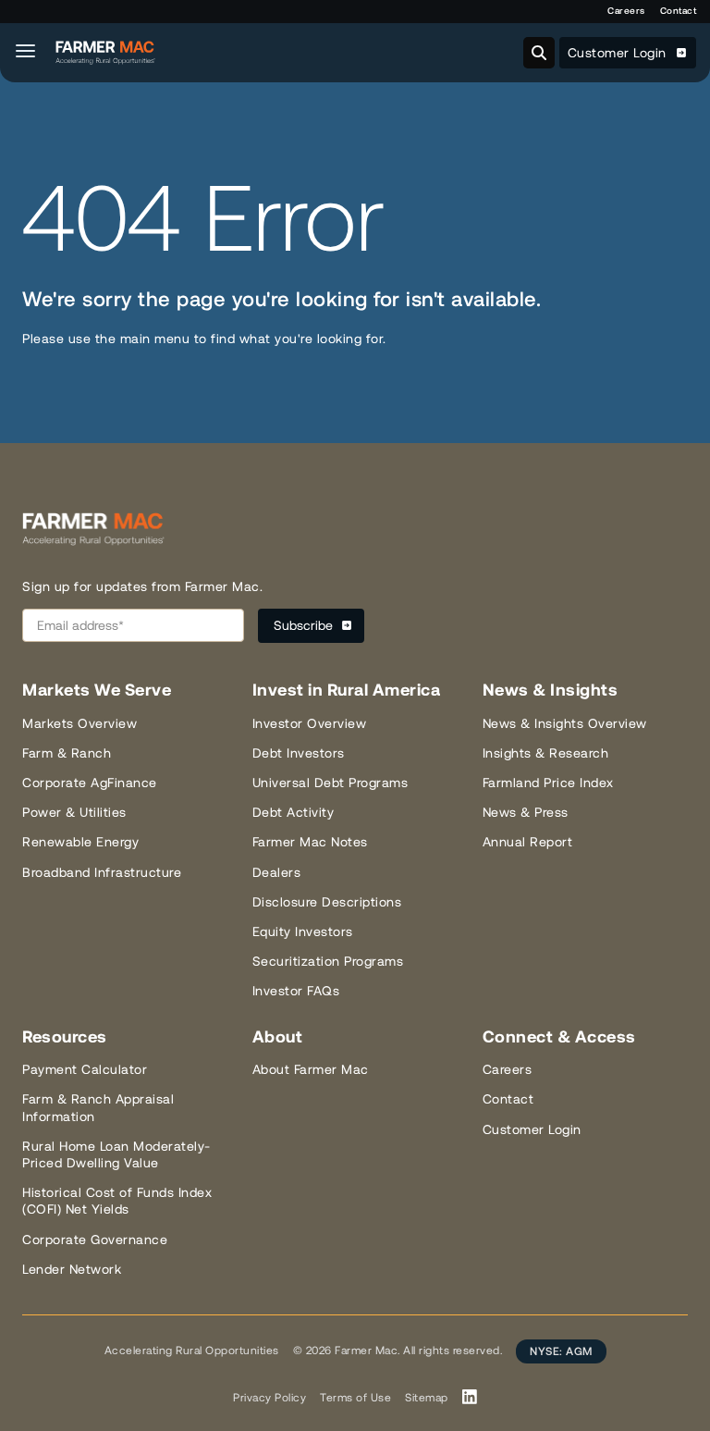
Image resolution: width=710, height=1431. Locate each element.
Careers (626, 11)
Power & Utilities (74, 812)
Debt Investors (298, 753)
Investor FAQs (296, 990)
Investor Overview (309, 723)
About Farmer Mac (310, 1069)
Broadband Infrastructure (101, 872)
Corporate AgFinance (89, 782)
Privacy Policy (269, 1397)
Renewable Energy (80, 841)
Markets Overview (79, 723)
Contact (678, 11)
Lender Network (71, 1269)
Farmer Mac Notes (310, 841)
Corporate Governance (94, 1239)
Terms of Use (355, 1397)
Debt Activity (293, 812)
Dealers (276, 872)
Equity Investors (302, 931)
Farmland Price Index (548, 782)
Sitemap (426, 1397)
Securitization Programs (328, 961)
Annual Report (528, 841)
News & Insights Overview (565, 723)
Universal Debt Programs (330, 782)
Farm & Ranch (66, 753)
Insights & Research (546, 753)
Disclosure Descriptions (327, 901)
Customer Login (619, 52)
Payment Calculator (84, 1069)
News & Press (526, 812)
